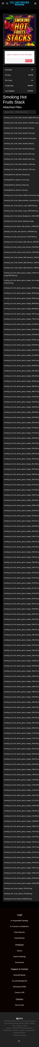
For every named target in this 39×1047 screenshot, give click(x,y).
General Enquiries (19, 975)
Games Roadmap (19, 956)
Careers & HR (19, 992)
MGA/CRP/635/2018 (19, 1028)
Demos (19, 951)
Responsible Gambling (20, 920)
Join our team (19, 1005)
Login (29, 60)
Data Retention (19, 938)
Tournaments (19, 962)
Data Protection (19, 932)
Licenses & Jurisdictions (20, 926)
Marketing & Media (19, 987)
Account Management (19, 981)
